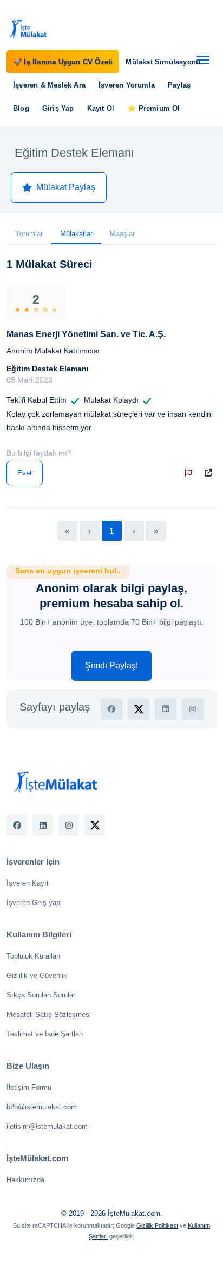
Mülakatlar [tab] (76, 234)
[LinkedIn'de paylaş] (165, 709)
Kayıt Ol (101, 108)
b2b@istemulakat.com (41, 1107)
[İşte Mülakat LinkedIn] (42, 825)
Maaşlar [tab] (122, 234)
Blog (21, 108)
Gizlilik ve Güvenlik (36, 976)
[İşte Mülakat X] (94, 825)
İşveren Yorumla (127, 85)
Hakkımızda (25, 1180)
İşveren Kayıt (27, 883)
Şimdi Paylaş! (111, 665)
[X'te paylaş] (138, 709)
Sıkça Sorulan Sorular (40, 995)
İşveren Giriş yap (33, 903)
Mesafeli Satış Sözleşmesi (48, 1014)
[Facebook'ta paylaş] (111, 709)
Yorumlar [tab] (29, 234)
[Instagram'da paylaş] (193, 709)
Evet (24, 473)
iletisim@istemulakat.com (47, 1126)
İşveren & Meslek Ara (49, 85)
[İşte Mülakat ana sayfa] (28, 28)
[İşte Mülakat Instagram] (68, 825)
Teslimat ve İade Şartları (44, 1034)
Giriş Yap (58, 108)
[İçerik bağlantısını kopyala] (211, 473)
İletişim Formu (28, 1087)
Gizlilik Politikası (157, 1225)
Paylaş (179, 85)
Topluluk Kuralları (33, 956)
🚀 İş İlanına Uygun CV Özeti (63, 62)
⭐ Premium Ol (153, 108)
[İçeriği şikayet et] (190, 473)
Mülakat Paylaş (65, 187)
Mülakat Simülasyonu (163, 62)
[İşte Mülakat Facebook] (16, 825)
